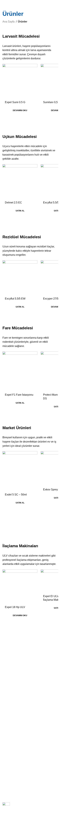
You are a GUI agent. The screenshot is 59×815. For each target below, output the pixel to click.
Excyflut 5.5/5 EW (15, 298)
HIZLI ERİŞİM (9, 725)
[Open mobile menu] (4, 3)
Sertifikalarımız (10, 674)
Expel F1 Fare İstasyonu (19, 394)
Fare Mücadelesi (11, 705)
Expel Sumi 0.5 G (15, 102)
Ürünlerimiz (8, 736)
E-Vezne (6, 747)
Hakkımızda (8, 646)
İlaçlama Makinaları (12, 716)
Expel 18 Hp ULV (15, 607)
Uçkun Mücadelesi (11, 694)
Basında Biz (8, 652)
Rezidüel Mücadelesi (13, 699)
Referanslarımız (10, 668)
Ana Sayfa (8, 21)
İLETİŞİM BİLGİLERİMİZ (15, 756)
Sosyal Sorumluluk (12, 663)
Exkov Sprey (50, 489)
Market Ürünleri (10, 711)
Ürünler (8, 683)
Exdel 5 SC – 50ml (16, 494)
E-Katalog (7, 742)
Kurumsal (9, 641)
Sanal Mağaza (9, 730)
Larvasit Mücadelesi (12, 688)
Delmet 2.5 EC (13, 202)
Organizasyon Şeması (13, 657)
